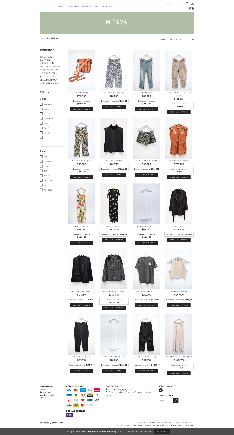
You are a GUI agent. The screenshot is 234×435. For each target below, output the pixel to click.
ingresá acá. (162, 425)
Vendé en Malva (90, 6)
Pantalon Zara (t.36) (114, 93)
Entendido (162, 432)
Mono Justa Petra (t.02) (179, 161)
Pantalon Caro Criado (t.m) (179, 357)
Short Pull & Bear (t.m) (146, 161)
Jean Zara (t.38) (146, 93)
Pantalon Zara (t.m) (146, 357)
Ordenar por (163, 39)
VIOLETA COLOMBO (50, 66)
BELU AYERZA (47, 76)
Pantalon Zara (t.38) (81, 357)
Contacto (107, 6)
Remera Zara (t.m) (114, 161)
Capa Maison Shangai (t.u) (114, 291)
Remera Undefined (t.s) (146, 291)
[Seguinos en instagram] (161, 390)
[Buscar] (187, 3)
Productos (72, 6)
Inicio (60, 6)
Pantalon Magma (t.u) (114, 357)
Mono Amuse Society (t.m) (114, 226)
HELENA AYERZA (48, 73)
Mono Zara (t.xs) (81, 226)
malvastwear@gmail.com (121, 389)
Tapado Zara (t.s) (179, 226)
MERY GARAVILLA (49, 83)
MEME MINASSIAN (49, 70)
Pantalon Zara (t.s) (81, 161)
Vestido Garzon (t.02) (146, 226)
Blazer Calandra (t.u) (81, 291)
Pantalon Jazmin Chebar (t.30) (179, 94)
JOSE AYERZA (46, 57)
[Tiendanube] (52, 423)
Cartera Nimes (81, 93)
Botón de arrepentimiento (182, 425)
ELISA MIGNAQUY (49, 80)
